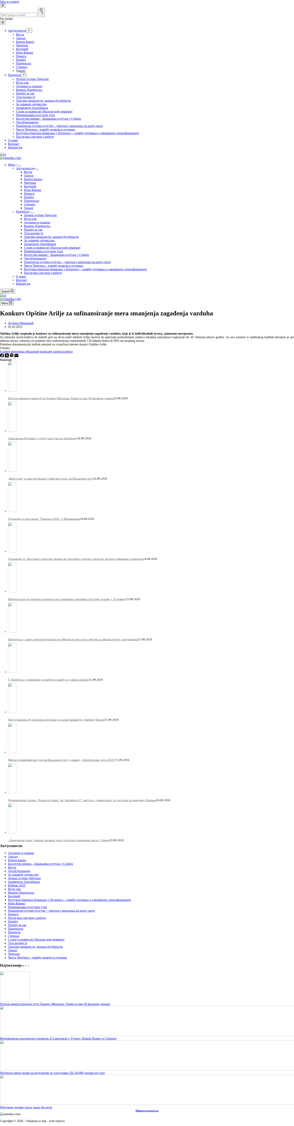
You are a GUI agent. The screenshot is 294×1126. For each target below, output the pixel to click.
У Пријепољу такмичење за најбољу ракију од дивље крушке (48, 679)
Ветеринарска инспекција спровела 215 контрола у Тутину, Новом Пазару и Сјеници (58, 1038)
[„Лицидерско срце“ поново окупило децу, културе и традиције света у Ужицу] (12, 832)
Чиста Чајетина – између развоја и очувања (53, 265)
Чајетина (30, 182)
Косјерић (30, 186)
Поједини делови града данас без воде (26, 1107)
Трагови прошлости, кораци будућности (51, 236)
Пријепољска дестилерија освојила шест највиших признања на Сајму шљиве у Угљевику (67, 599)
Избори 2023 (16, 885)
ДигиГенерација (35, 258)
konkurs (44, 351)
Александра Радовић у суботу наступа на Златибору (42, 438)
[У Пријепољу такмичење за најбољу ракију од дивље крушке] (12, 671)
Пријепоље (31, 200)
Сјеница (29, 204)
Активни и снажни (37, 222)
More (12, 164)
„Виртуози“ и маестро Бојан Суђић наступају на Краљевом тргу (50, 478)
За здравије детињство (39, 240)
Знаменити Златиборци (40, 244)
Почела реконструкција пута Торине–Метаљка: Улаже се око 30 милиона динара (60, 398)
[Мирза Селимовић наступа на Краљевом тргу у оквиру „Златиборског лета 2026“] (12, 752)
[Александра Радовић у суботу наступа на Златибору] (12, 430)
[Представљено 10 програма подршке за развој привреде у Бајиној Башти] (12, 711)
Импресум (23, 283)
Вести (28, 172)
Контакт (21, 280)
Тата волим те (33, 233)
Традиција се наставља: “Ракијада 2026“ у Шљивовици (44, 518)
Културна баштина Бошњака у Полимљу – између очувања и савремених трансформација (85, 269)
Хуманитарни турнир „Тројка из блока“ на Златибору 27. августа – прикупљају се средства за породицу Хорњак (82, 800)
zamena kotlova (61, 351)
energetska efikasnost (23, 351)
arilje (4, 351)
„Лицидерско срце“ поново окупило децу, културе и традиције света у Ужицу (59, 840)
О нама (21, 276)
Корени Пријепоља (37, 226)
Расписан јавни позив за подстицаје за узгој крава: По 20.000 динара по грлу (52, 1073)
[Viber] (12, 356)
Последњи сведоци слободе (43, 273)
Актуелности (25, 168)
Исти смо (30, 218)
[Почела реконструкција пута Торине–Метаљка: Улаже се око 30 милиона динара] (12, 390)
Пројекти (22, 211)
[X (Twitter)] (7, 356)
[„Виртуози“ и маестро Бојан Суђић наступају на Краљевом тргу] (12, 470)
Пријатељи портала (147, 1110)
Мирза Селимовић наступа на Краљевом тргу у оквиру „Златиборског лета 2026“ (61, 760)
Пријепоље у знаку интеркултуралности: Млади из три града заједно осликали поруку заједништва (73, 639)
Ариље (29, 175)
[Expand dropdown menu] (19, 165)
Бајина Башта (33, 179)
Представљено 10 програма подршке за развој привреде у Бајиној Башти (56, 719)
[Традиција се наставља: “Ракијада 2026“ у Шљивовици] (12, 511)
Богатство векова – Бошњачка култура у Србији (56, 255)
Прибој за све (33, 229)
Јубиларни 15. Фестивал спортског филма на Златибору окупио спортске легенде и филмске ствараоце (75, 558)
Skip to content (9, 1)
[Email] (16, 356)
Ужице (28, 208)
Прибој (29, 197)
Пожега (29, 193)
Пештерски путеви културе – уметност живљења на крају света (67, 262)
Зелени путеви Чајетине (40, 215)
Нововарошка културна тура (43, 251)
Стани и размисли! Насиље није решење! (52, 247)
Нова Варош (32, 190)
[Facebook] (2, 356)
